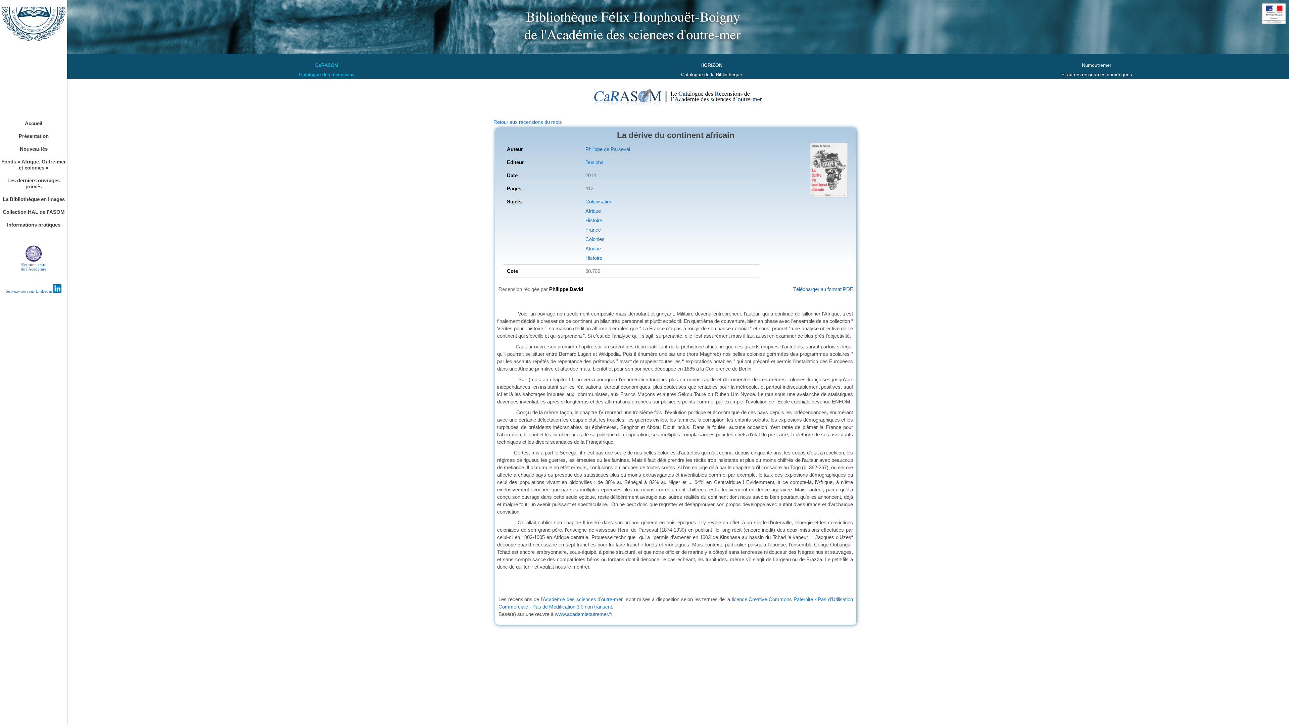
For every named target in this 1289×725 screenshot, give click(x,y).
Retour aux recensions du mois (527, 122)
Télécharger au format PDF (823, 289)
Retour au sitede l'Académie (33, 267)
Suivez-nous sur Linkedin (29, 291)
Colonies (595, 239)
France (593, 230)
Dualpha (594, 162)
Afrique (593, 211)
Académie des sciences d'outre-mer (583, 599)
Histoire (593, 220)
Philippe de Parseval (607, 149)
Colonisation (598, 201)
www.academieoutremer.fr (583, 614)
